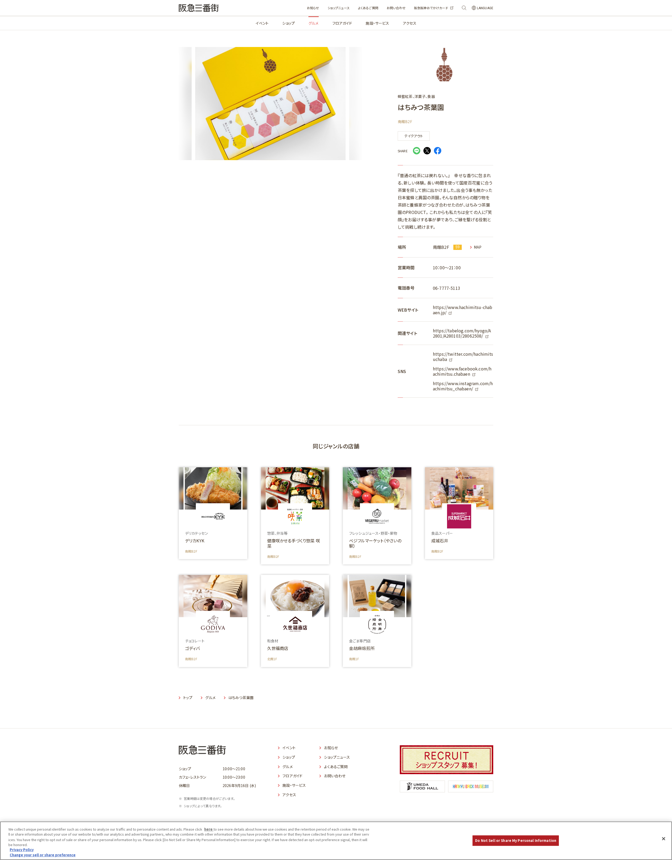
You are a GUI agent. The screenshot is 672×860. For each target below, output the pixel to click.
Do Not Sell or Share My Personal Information (515, 840)
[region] (336, 840)
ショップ (288, 23)
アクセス (410, 23)
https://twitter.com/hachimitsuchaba (463, 356)
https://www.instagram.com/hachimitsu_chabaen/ (463, 386)
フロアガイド (342, 23)
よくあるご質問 (368, 8)
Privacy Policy (22, 849)
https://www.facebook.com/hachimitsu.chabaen (462, 371)
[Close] (663, 839)
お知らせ (313, 8)
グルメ (313, 23)
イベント (262, 23)
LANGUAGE (485, 8)
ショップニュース (339, 8)
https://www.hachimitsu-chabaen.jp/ (462, 310)
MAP (477, 247)
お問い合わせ (396, 8)
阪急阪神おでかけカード (431, 8)
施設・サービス (377, 23)
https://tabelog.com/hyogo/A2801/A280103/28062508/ (462, 333)
